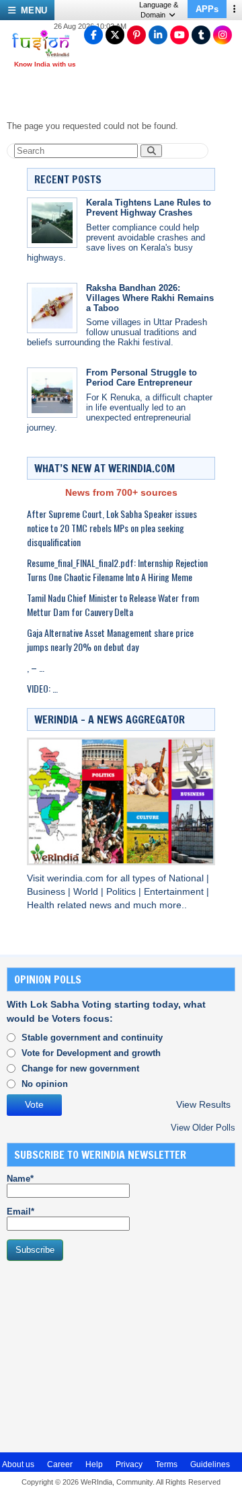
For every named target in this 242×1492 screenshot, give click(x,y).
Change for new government (80, 1068)
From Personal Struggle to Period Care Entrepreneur (141, 377)
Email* (20, 1211)
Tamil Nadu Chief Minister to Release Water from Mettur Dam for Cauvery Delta (113, 604)
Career (60, 1464)
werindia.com (76, 878)
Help (94, 1464)
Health (42, 905)
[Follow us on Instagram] (222, 35)
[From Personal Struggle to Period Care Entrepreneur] (52, 392)
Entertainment (175, 892)
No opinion (45, 1084)
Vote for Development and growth (91, 1053)
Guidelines (210, 1464)
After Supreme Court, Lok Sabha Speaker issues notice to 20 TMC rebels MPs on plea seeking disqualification (112, 528)
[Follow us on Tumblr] (201, 35)
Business (47, 892)
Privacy (129, 1464)
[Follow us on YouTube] (179, 35)
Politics (122, 892)
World (87, 892)
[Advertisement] (107, 1355)
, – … (35, 667)
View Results (203, 1105)
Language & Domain (158, 10)
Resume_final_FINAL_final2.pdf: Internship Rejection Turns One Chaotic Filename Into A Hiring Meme (117, 570)
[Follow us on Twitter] (115, 35)
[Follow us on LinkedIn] (158, 35)
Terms (166, 1464)
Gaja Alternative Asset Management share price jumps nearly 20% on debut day (110, 639)
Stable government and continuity (92, 1038)
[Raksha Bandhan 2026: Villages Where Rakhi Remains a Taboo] (52, 308)
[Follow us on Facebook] (93, 35)
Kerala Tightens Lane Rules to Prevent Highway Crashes (148, 208)
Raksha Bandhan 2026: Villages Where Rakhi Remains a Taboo (150, 298)
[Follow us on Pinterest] (136, 35)
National (187, 878)
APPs (207, 9)
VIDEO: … (42, 688)
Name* (20, 1179)
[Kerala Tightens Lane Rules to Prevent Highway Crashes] (52, 223)
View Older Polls (203, 1128)
